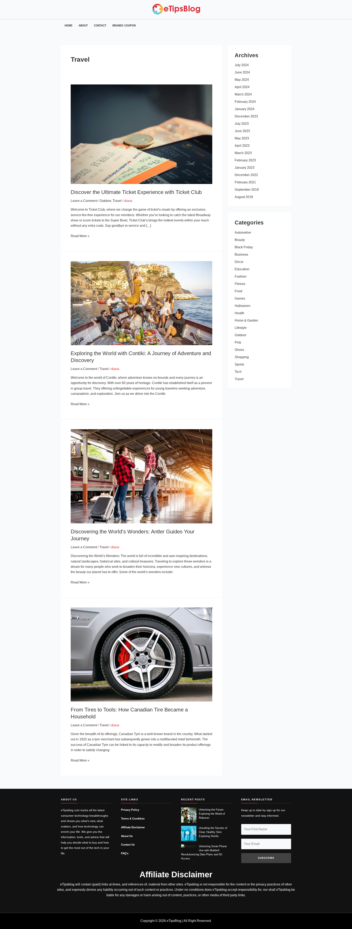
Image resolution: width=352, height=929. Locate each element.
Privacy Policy (130, 810)
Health (239, 313)
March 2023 (243, 153)
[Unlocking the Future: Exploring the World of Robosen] (188, 815)
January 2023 (244, 167)
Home (69, 25)
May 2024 (242, 79)
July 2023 (242, 123)
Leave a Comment (84, 200)
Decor (239, 262)
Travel (117, 200)
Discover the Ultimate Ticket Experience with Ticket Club (136, 192)
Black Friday (244, 247)
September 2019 (247, 189)
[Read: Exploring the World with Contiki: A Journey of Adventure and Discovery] (141, 303)
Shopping (242, 357)
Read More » (80, 235)
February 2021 (245, 182)
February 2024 (245, 101)
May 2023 (242, 138)
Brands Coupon (124, 25)
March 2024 (243, 94)
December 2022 (246, 175)
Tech (238, 371)
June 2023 (242, 131)
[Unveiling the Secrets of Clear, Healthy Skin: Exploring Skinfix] (188, 833)
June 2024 (242, 72)
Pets (238, 342)
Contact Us (128, 844)
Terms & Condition (133, 818)
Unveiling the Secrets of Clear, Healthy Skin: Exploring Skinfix (213, 832)
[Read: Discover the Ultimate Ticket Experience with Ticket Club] (141, 134)
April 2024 (242, 87)
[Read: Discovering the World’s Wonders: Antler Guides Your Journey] (141, 476)
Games (240, 298)
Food (238, 291)
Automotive (243, 232)
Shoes (239, 349)
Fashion (240, 276)
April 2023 (242, 145)
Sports (239, 364)
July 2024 (242, 65)
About (83, 25)
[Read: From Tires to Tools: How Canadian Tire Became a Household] (141, 654)
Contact (100, 25)
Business (241, 254)
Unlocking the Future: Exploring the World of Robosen (212, 813)
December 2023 (246, 116)
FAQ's (124, 853)
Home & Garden (246, 320)
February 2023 (245, 160)
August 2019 (244, 197)
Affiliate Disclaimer (133, 827)
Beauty (240, 240)
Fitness (240, 284)
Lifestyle (241, 327)
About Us (127, 836)
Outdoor (105, 200)
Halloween (242, 305)
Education (242, 269)
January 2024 (244, 109)
